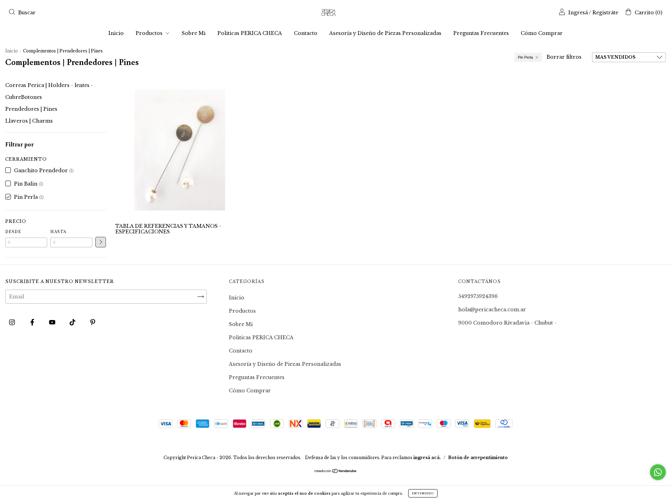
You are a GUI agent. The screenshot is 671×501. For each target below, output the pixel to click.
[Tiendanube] (336, 472)
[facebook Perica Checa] (33, 322)
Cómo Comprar (542, 33)
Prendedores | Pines (31, 109)
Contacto (305, 33)
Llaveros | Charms (29, 121)
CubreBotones (23, 97)
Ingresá (578, 12)
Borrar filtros (564, 57)
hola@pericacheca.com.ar (492, 309)
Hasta (58, 232)
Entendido (423, 493)
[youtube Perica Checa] (52, 322)
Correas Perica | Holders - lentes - (49, 85)
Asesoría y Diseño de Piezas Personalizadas (385, 33)
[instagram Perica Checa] (12, 322)
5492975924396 (478, 296)
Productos (150, 33)
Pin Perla (525, 57)
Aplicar (100, 242)
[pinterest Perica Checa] (93, 322)
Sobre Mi (193, 33)
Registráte (605, 12)
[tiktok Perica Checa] (73, 322)
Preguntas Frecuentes (481, 33)
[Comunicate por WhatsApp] (658, 472)
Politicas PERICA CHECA (249, 33)
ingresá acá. (427, 457)
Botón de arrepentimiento (478, 457)
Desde (13, 232)
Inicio (116, 33)
